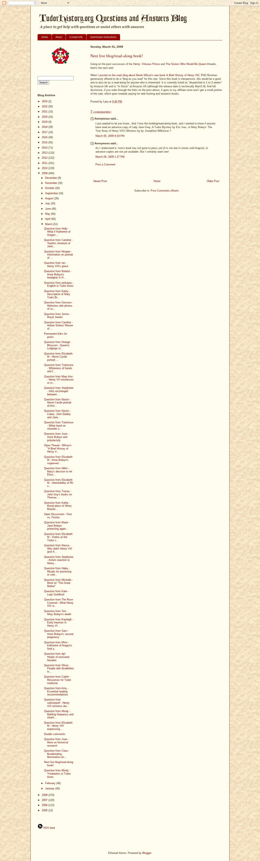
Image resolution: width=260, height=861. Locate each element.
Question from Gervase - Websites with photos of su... (58, 305)
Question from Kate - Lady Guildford (56, 593)
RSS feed (49, 827)
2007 (45, 800)
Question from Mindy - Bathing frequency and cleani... (59, 714)
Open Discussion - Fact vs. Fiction (58, 516)
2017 (45, 132)
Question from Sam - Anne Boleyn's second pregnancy (58, 634)
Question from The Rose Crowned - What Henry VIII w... (59, 602)
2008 (45, 794)
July (48, 203)
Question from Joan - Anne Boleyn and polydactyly (56, 437)
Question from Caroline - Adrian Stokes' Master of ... (58, 325)
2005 (45, 810)
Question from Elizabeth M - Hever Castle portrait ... (58, 356)
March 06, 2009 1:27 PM (110, 156)
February (50, 783)
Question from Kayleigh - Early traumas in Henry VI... (58, 622)
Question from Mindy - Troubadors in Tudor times (57, 773)
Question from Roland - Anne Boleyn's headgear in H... (57, 274)
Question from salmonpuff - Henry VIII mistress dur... (56, 702)
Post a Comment (105, 164)
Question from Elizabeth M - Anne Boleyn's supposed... (58, 460)
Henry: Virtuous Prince (146, 64)
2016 (45, 137)
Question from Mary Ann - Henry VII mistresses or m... (59, 379)
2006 (45, 805)
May (48, 213)
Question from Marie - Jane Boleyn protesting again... (57, 525)
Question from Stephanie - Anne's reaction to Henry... (58, 560)
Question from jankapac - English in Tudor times (59, 284)
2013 (45, 152)
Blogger (146, 853)
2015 (45, 142)
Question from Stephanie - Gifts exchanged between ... (58, 391)
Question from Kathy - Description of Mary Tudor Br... (57, 294)
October (50, 188)
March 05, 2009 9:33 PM (110, 135)
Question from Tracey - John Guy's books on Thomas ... (58, 494)
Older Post (213, 181)
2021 (45, 111)
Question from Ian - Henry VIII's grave (56, 264)
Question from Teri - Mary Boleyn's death (57, 613)
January (50, 788)
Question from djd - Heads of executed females (56, 657)
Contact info (76, 37)
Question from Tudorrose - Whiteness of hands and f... (58, 368)
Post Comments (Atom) (165, 190)
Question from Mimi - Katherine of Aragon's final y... (58, 645)
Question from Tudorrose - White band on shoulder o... (58, 425)
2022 (45, 106)
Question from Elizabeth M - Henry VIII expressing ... (58, 726)
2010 (45, 168)
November (51, 182)
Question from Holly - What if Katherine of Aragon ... (57, 231)
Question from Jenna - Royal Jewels (57, 316)
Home (44, 37)
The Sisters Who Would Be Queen (186, 64)
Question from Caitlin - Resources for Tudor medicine (57, 679)
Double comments (54, 734)
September (52, 193)
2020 (45, 116)
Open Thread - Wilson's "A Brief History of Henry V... (58, 448)
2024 (45, 101)
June (48, 208)
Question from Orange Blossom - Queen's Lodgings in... (57, 345)
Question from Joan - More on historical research (56, 742)
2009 (45, 173)
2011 (45, 163)
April (48, 218)
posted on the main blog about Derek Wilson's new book (149, 75)
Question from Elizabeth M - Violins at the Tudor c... (58, 537)
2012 (45, 157)
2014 (45, 147)
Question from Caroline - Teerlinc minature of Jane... (58, 243)
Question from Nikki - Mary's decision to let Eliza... (58, 471)
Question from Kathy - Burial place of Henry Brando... (58, 506)
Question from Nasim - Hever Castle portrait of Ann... (57, 402)
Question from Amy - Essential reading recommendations (56, 691)
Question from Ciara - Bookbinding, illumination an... (56, 754)
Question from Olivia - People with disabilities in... (59, 668)
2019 (45, 121)
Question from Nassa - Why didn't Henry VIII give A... (58, 548)
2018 (45, 126)
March (49, 224)
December (51, 177)
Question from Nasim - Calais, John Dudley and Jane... (57, 414)
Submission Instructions (103, 37)
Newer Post (100, 181)
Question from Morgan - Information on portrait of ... (58, 254)
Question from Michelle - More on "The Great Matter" (58, 583)
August (49, 198)
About (58, 37)
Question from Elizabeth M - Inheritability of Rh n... (58, 483)
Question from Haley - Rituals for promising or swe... (57, 571)
